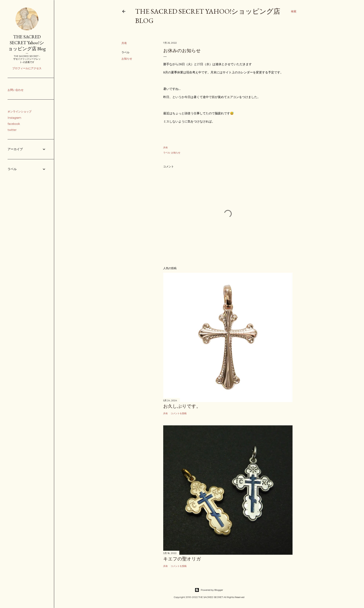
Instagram (14, 117)
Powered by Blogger (212, 589)
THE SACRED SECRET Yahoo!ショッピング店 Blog (27, 43)
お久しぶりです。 (182, 406)
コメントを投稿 (179, 413)
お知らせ (127, 58)
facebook (14, 124)
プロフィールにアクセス (27, 68)
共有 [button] (124, 43)
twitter (12, 130)
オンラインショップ (19, 111)
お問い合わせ (16, 90)
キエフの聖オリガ (182, 559)
